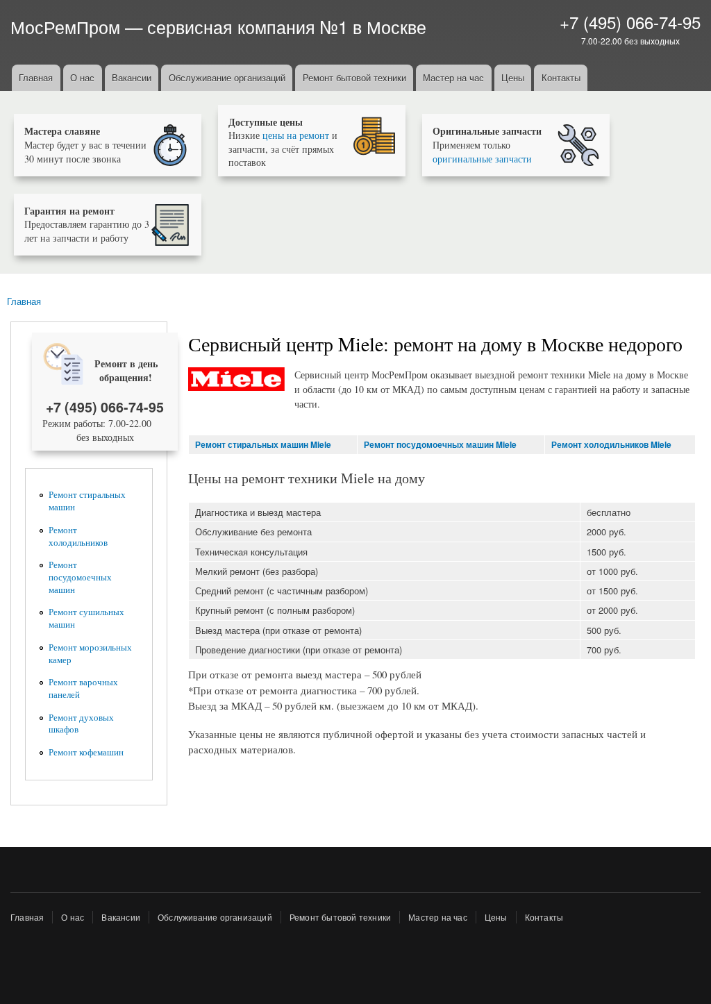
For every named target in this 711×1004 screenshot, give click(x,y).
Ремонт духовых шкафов (81, 724)
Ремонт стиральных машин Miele (263, 445)
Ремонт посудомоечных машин (80, 577)
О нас (82, 77)
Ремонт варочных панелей (83, 688)
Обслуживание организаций (227, 77)
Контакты (561, 77)
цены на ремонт (295, 135)
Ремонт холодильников (78, 536)
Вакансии (131, 77)
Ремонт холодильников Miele (611, 445)
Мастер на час (453, 77)
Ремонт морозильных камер (90, 654)
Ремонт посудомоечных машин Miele (440, 445)
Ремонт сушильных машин (86, 618)
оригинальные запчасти (482, 158)
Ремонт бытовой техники (354, 77)
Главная (36, 77)
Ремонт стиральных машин (87, 501)
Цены (512, 77)
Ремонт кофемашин (86, 752)
